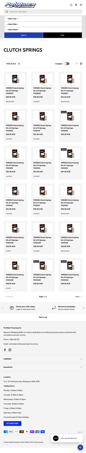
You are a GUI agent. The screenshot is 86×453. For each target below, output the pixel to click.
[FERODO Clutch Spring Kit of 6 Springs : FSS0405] (43, 265)
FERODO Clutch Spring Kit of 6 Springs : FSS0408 (42, 240)
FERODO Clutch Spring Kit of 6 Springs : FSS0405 (42, 277)
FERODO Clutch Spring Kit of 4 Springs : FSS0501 (70, 90)
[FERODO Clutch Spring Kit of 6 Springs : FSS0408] (43, 228)
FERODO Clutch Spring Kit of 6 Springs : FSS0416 (70, 128)
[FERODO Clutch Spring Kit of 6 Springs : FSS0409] (15, 228)
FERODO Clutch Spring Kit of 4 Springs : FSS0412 (15, 202)
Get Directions (12, 423)
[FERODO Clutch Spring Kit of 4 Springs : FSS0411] (43, 191)
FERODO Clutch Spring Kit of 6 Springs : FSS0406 (15, 277)
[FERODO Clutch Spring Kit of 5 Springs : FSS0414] (43, 153)
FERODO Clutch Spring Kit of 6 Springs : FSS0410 (70, 202)
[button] (76, 4)
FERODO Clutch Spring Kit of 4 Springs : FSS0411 (42, 202)
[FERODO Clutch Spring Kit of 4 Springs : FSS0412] (15, 191)
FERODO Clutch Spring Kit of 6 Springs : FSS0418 (15, 128)
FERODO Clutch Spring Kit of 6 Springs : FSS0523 (15, 90)
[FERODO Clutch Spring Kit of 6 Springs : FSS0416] (70, 116)
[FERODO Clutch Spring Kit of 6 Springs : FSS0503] (43, 79)
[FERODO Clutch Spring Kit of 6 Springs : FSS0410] (70, 191)
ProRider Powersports (14, 442)
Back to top (43, 317)
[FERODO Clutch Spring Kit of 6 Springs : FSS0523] (15, 79)
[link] (17, 296)
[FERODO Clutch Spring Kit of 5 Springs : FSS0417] (43, 116)
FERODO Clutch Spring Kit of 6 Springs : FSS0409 (15, 240)
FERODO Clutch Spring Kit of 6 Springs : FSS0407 (70, 240)
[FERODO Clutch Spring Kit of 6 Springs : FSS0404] (70, 265)
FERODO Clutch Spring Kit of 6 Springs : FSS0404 (70, 277)
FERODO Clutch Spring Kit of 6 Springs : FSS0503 (42, 90)
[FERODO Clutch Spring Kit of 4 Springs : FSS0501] (70, 79)
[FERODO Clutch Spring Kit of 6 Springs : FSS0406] (15, 265)
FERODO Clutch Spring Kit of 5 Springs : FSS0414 (42, 165)
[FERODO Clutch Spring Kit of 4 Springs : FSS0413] (70, 153)
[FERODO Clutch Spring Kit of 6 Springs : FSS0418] (15, 116)
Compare (58, 64)
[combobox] (43, 11)
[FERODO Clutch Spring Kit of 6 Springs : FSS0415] (15, 153)
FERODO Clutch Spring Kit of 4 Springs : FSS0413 (70, 165)
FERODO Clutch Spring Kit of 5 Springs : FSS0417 (42, 128)
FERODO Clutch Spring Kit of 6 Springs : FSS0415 (15, 165)
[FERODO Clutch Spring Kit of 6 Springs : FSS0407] (70, 228)
